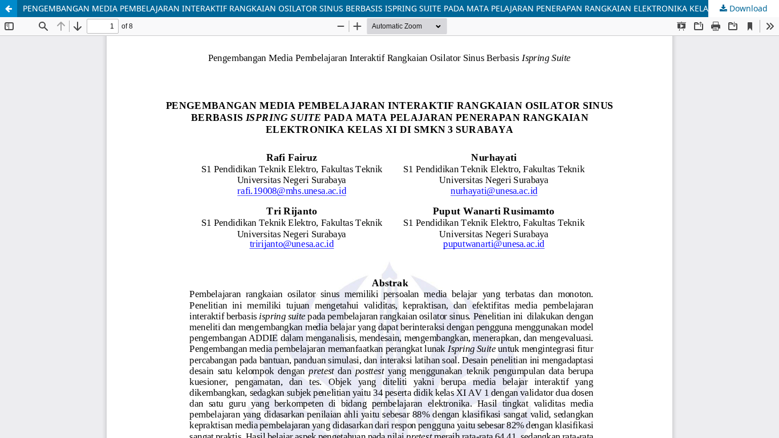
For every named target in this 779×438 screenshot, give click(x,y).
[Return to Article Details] (8, 8)
